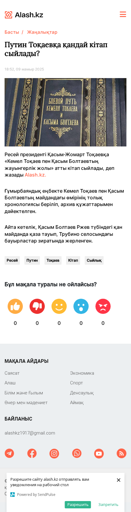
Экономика (82, 373)
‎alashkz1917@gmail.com (30, 433)
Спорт (76, 383)
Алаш (10, 383)
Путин (32, 260)
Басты (12, 32)
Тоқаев (53, 260)
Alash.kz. (35, 175)
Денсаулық (82, 393)
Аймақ (76, 402)
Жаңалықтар (42, 32)
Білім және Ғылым (24, 393)
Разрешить (78, 504)
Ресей (12, 260)
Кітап (73, 260)
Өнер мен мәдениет (26, 402)
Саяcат (12, 373)
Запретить (108, 504)
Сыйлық (94, 260)
